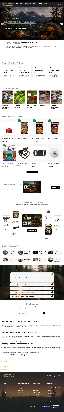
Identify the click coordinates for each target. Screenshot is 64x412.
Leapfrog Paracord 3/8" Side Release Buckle (38, 164)
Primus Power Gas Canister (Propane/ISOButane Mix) (8, 139)
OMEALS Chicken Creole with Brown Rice (38, 139)
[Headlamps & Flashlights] (50, 252)
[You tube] (59, 376)
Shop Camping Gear (9, 28)
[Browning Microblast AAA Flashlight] (15, 228)
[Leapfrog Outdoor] (7, 5)
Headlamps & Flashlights (57, 252)
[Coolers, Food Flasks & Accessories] (50, 259)
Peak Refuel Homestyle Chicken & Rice (15, 220)
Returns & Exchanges (37, 388)
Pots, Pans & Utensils (27, 252)
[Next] (61, 24)
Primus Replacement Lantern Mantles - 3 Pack (54, 164)
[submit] (44, 313)
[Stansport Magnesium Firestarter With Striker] (57, 219)
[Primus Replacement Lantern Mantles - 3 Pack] (55, 153)
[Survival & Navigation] (19, 97)
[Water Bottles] (20, 259)
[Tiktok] (58, 376)
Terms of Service (36, 392)
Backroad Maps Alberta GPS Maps (48, 236)
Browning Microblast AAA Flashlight (15, 232)
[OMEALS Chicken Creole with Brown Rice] (39, 128)
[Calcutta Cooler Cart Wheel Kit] (24, 153)
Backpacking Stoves (12, 252)
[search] (56, 4)
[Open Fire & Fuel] (35, 259)
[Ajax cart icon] (59, 4)
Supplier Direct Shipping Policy (39, 394)
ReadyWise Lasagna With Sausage (7, 164)
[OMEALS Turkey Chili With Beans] (24, 128)
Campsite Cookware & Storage (5, 107)
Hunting (5, 394)
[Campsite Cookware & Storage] (7, 97)
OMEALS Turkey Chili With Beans (24, 138)
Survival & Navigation (17, 106)
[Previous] (2, 24)
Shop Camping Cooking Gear (21, 28)
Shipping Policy (36, 385)
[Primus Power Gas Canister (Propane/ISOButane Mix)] (9, 128)
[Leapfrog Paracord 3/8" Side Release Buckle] (39, 153)
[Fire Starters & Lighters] (35, 252)
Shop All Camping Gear (32, 171)
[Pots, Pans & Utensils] (20, 252)
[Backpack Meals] (5, 259)
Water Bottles (27, 259)
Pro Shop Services (22, 388)
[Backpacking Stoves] (5, 252)
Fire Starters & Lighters (42, 252)
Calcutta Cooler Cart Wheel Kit (23, 163)
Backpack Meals (11, 259)
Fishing (5, 392)
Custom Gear (21, 385)
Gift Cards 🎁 (21, 392)
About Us (49, 396)
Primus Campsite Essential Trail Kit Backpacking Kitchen (6, 226)
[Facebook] (54, 376)
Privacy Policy (35, 390)
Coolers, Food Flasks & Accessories (57, 259)
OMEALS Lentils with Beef (53, 138)
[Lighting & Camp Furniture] (32, 97)
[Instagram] (56, 376)
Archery (5, 385)
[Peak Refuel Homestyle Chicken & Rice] (15, 214)
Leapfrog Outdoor (14, 405)
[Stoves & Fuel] (44, 97)
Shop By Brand (21, 390)
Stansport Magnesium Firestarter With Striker (57, 226)
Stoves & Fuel (43, 105)
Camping (5, 390)
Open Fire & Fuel (42, 259)
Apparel (5, 388)
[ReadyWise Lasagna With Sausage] (9, 153)
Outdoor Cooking (7, 396)
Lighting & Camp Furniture (31, 106)
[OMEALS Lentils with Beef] (55, 128)
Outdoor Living (7, 399)
